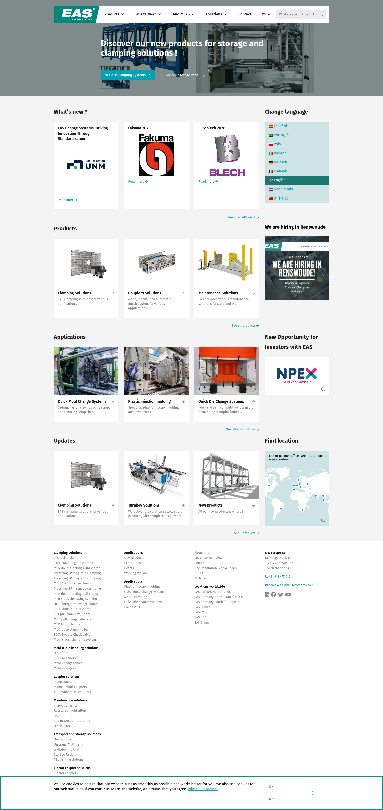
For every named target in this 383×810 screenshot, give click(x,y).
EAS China (201, 622)
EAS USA (200, 617)
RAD (57, 715)
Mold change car (66, 668)
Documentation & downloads (215, 568)
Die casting (132, 607)
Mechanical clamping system (75, 639)
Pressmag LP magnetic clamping (77, 573)
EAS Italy (200, 612)
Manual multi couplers (70, 687)
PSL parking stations (68, 759)
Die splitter (62, 726)
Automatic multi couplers (72, 692)
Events (129, 568)
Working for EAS (135, 573)
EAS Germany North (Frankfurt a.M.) (219, 597)
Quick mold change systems (144, 591)
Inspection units (65, 705)
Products (111, 14)
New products (134, 557)
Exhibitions (132, 563)
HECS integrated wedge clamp (76, 604)
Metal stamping (135, 597)
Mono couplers (64, 681)
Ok (271, 787)
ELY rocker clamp (66, 557)
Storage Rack (63, 754)
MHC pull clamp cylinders (72, 619)
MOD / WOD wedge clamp (72, 583)
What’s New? (146, 14)
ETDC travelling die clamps (73, 563)
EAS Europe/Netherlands (212, 591)
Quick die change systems (143, 602)
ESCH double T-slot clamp (72, 609)
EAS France (202, 607)
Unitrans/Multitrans (68, 744)
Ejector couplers (66, 773)
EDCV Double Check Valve (72, 634)
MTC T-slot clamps (67, 624)
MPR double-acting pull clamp (76, 593)
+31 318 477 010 (279, 576)
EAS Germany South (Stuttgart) (216, 602)
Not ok (274, 799)
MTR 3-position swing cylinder (75, 598)
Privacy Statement (203, 789)
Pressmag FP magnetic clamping (77, 578)
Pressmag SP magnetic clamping (77, 588)
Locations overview (208, 557)
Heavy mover (64, 739)
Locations (214, 14)
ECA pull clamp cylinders (72, 614)
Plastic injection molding (142, 586)
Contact (244, 14)
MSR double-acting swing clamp (77, 568)
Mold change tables (68, 663)
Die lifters (61, 653)
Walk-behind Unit (66, 749)
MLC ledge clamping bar (71, 629)
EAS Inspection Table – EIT (73, 720)
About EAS (181, 14)
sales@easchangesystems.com (291, 585)
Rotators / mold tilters (70, 710)
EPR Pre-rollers (65, 658)
